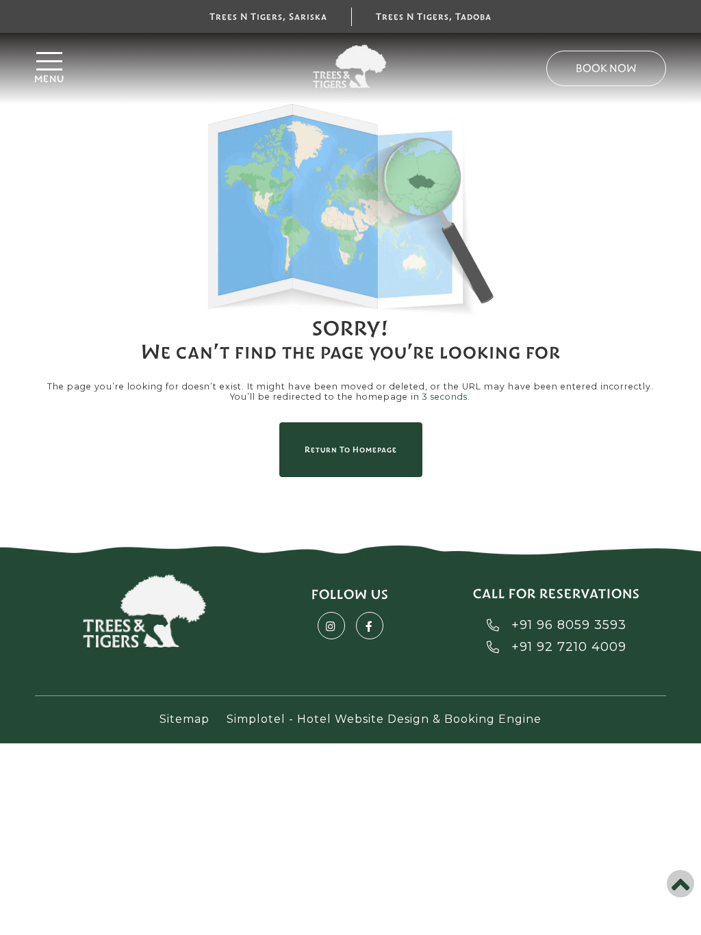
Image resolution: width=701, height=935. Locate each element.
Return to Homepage (351, 449)
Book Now (606, 68)
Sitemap (184, 719)
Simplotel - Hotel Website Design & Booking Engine (384, 719)
